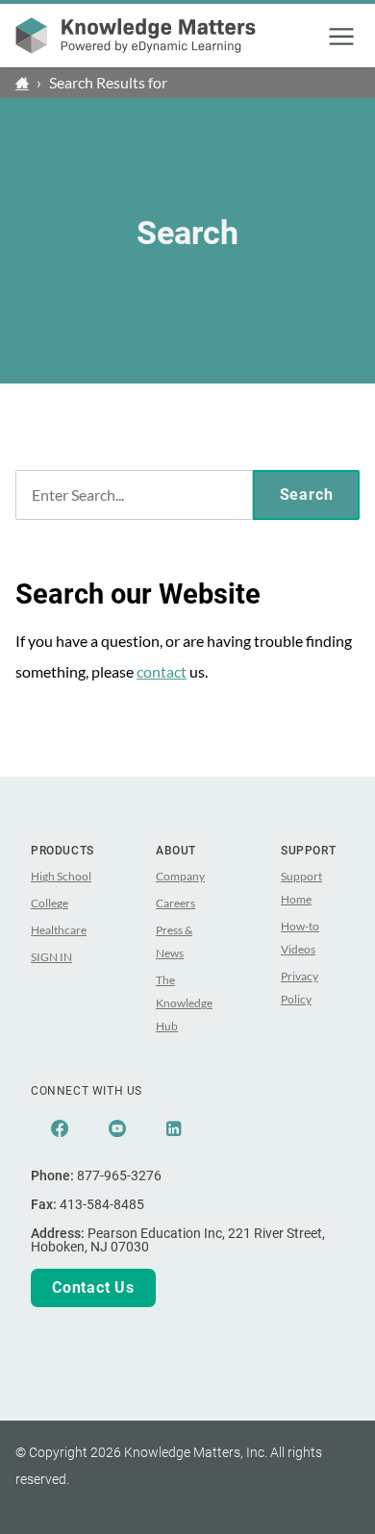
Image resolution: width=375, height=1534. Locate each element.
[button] (341, 36)
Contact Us (93, 1287)
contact (162, 671)
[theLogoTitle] (135, 35)
